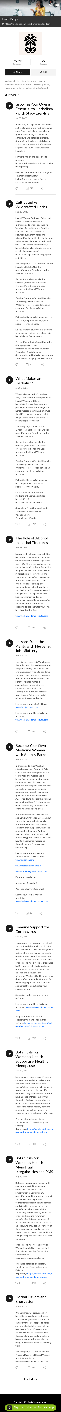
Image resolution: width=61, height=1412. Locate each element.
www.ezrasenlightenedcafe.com (31, 871)
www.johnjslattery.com (26, 707)
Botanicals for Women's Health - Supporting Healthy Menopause (31, 1059)
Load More (30, 1379)
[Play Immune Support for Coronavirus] (9, 928)
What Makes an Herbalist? (28, 380)
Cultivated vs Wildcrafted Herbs (31, 204)
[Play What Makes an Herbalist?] (9, 380)
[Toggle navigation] (57, 4)
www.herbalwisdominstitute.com (31, 615)
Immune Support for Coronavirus (32, 929)
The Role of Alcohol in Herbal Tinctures (31, 540)
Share (19, 72)
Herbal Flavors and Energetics (31, 1299)
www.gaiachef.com (24, 859)
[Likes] (17, 188)
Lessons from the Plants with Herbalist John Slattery (33, 646)
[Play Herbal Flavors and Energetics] (9, 1298)
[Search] (51, 4)
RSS (45, 72)
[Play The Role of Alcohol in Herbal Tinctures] (9, 539)
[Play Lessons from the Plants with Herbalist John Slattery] (9, 643)
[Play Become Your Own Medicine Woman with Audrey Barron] (9, 747)
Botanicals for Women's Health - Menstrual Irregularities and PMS (34, 1165)
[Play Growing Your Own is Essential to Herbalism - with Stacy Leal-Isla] (9, 106)
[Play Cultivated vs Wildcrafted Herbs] (9, 204)
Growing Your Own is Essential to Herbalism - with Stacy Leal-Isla (34, 108)
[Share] (42, 188)
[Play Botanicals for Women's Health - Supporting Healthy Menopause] (9, 1053)
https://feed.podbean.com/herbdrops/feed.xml (28, 23)
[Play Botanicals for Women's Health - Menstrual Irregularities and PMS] (9, 1159)
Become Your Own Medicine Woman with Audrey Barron (31, 750)
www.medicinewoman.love (28, 865)
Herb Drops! (11, 19)
